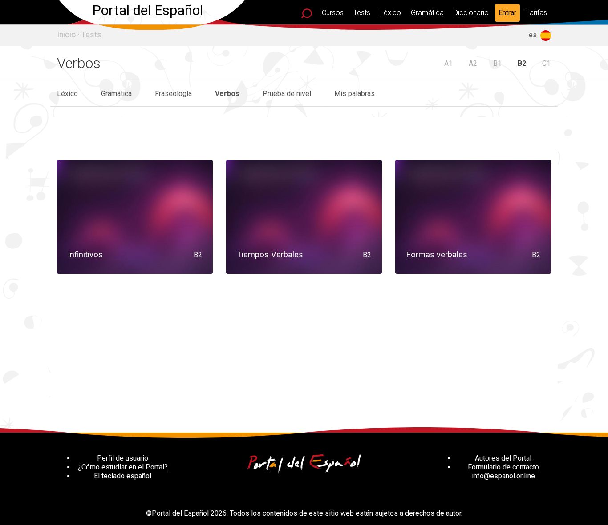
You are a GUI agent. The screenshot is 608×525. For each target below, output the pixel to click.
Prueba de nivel (287, 93)
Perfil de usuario (122, 458)
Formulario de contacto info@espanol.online (503, 471)
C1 (546, 63)
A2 (473, 63)
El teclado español (122, 476)
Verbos (227, 93)
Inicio (66, 34)
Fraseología (173, 93)
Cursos (333, 12)
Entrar (507, 12)
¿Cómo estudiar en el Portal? (123, 467)
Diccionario (471, 12)
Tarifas (536, 12)
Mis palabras (354, 93)
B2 (522, 63)
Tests (361, 12)
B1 (497, 63)
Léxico (390, 12)
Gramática (427, 12)
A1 (448, 63)
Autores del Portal (503, 458)
